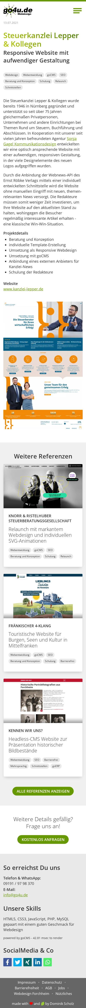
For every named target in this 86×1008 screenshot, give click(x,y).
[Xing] (27, 962)
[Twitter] (17, 962)
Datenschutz (52, 982)
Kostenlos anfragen (43, 839)
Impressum (27, 982)
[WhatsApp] (47, 962)
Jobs (61, 988)
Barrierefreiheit (27, 988)
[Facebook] (7, 962)
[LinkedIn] (37, 962)
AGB (48, 988)
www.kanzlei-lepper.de (23, 288)
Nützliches (64, 993)
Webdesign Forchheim (31, 993)
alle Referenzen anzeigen (43, 791)
